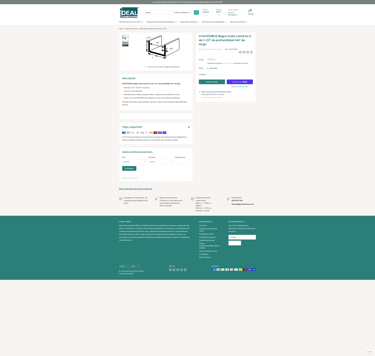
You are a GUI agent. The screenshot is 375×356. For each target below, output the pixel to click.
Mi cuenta (232, 15)
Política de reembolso (130, 178)
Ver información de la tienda (212, 97)
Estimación (129, 168)
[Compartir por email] (251, 52)
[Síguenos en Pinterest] (177, 269)
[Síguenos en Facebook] (170, 269)
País (123, 157)
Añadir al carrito (212, 82)
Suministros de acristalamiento (213, 22)
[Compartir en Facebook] (240, 52)
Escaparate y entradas (188, 22)
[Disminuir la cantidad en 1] (209, 75)
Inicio (120, 28)
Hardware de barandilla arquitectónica (161, 22)
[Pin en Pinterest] (244, 52)
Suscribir (234, 243)
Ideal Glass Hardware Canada (210, 49)
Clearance (203, 225)
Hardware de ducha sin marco (130, 22)
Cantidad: (202, 75)
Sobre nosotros (204, 257)
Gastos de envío (227, 63)
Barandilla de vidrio (206, 234)
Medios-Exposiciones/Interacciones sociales (209, 245)
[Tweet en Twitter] (247, 52)
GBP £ (133, 266)
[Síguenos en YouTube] (181, 269)
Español (122, 266)
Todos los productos (130, 28)
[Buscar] (196, 12)
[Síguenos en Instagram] (174, 269)
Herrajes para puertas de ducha (208, 230)
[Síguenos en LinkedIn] (185, 269)
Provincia (151, 157)
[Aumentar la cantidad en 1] (222, 75)
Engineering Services (207, 240)
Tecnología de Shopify (126, 273)
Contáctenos (203, 254)
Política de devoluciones (208, 251)
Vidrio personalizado (237, 22)
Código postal (180, 157)
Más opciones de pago (239, 86)
